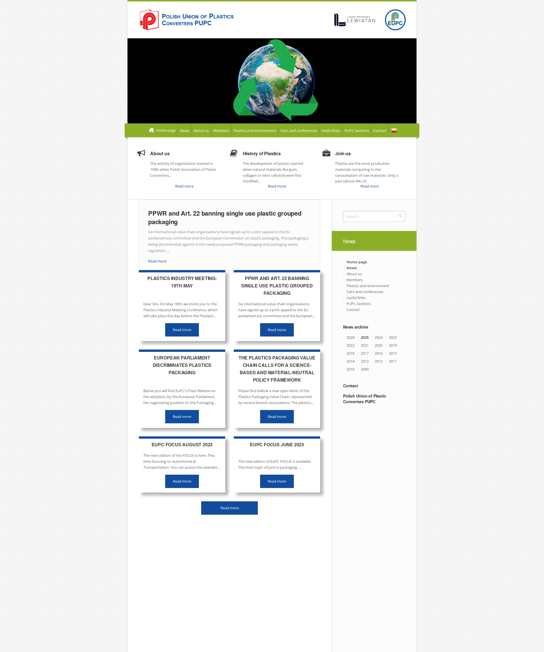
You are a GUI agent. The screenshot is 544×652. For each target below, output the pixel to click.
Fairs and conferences (298, 130)
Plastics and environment (254, 130)
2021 (365, 345)
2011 (393, 361)
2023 (393, 337)
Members (221, 130)
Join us (343, 153)
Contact (379, 130)
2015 (393, 353)
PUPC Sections (357, 130)
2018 (350, 353)
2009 (365, 369)
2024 (378, 337)
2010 (350, 369)
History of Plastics (262, 153)
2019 (393, 345)
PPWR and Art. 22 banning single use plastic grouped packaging (224, 217)
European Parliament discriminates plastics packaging (182, 365)
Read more (184, 186)
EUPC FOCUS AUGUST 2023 (182, 444)
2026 (350, 337)
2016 (378, 353)
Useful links (330, 130)
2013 (365, 361)
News (184, 130)
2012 (378, 361)
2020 (378, 345)
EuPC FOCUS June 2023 (277, 444)
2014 (350, 361)
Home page (165, 130)
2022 (350, 345)
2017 (365, 353)
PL (394, 131)
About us (201, 130)
